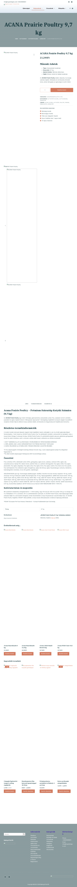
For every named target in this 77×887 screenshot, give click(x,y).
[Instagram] (71, 1)
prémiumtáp (43, 104)
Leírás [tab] (26, 403)
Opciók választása (28, 791)
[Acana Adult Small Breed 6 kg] (47, 586)
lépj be (53, 518)
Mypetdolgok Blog (36, 857)
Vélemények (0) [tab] (48, 403)
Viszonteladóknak (36, 855)
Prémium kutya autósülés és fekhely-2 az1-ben (47, 783)
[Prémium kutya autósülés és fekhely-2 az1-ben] (47, 721)
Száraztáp (43, 100)
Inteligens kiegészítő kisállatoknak (50, 845)
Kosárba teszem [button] (9, 653)
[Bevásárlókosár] (72, 8)
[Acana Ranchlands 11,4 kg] (29, 586)
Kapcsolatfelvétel (35, 849)
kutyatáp (56, 102)
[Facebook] (69, 1)
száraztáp (51, 104)
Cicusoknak (49, 8)
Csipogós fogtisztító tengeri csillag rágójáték (10, 783)
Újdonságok (26, 8)
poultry (62, 102)
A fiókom (33, 859)
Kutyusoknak (37, 8)
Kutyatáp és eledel (53, 98)
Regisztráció (34, 861)
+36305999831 (21, 2)
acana (47, 102)
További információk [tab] (36, 403)
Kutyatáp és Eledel (51, 837)
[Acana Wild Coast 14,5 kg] (65, 586)
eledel (51, 102)
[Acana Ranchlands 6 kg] (11, 586)
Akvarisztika (49, 849)
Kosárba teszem (61, 90)
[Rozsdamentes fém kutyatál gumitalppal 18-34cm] (29, 721)
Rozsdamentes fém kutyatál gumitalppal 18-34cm (29, 783)
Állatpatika (61, 8)
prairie (67, 102)
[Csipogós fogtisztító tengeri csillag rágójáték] (11, 721)
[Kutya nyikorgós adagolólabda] (65, 721)
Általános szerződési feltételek (34, 837)
